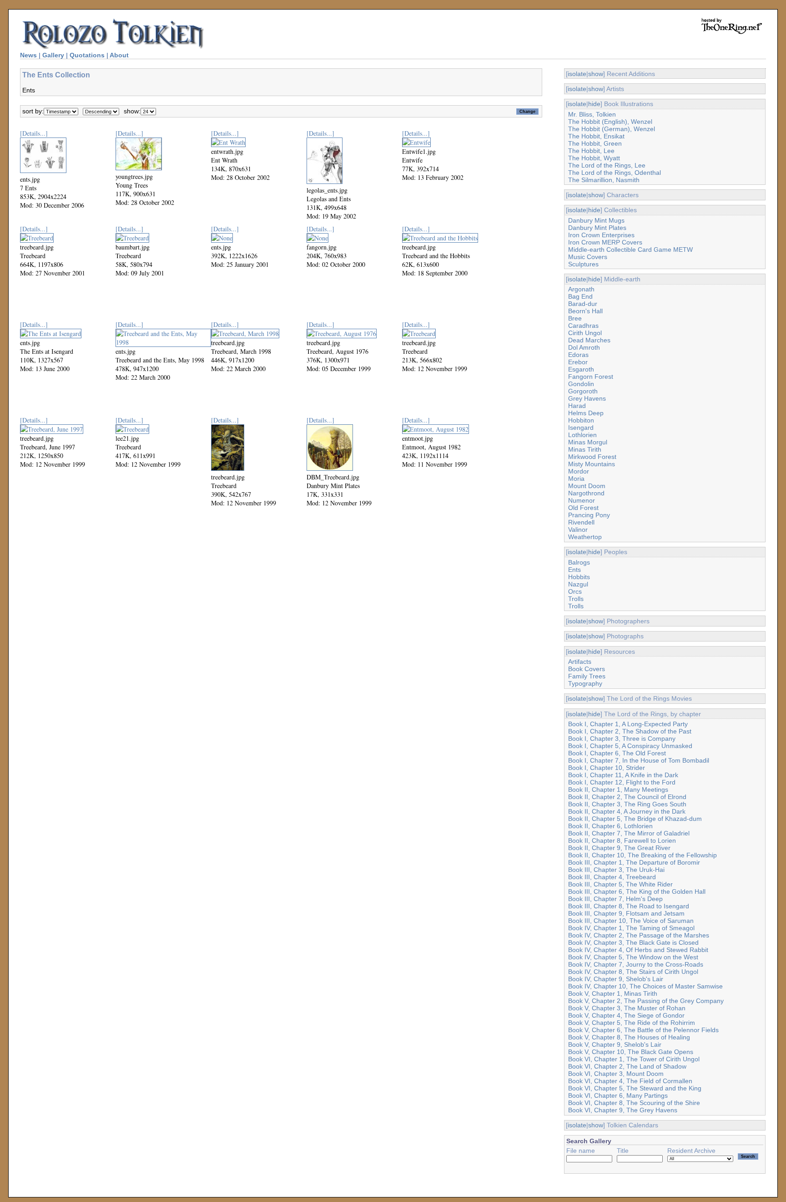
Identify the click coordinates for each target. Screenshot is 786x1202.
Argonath (581, 289)
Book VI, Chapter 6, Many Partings (618, 1095)
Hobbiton (581, 420)
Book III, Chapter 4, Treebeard (612, 877)
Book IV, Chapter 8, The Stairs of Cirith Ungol (633, 971)
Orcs (575, 591)
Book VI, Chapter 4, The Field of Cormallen (630, 1081)
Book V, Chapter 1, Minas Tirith (612, 993)
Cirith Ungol (585, 332)
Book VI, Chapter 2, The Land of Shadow (627, 1066)
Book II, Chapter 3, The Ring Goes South (627, 804)
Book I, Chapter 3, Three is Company (621, 738)
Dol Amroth (584, 347)
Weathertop (585, 536)
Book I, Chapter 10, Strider (606, 767)
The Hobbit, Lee (591, 150)
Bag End (580, 296)
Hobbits (579, 577)
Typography (585, 683)
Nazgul (578, 584)
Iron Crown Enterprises (601, 235)
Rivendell (581, 522)
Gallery (53, 55)
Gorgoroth (583, 391)
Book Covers (586, 668)
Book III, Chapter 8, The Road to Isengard (628, 906)
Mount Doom (586, 485)
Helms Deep (586, 413)
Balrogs (579, 562)
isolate (577, 73)
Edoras (578, 354)
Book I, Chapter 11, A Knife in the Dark (623, 775)
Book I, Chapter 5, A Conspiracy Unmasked (630, 745)
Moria (576, 478)
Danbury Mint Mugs (596, 220)
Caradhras (583, 325)
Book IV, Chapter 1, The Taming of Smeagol (631, 928)
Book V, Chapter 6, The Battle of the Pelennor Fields (643, 1030)
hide (594, 103)
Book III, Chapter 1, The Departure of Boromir (634, 862)
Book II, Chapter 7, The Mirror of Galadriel (629, 833)
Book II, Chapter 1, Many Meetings (618, 789)
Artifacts (579, 661)
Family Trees (586, 676)
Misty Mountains (591, 464)
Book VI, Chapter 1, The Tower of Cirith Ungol (634, 1059)
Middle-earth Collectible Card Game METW (630, 249)
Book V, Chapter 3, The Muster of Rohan (626, 1008)
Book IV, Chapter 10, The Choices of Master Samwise (645, 986)
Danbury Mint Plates (597, 227)
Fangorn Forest (590, 376)
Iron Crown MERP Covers (605, 242)
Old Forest (583, 507)
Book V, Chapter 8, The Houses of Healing (629, 1037)
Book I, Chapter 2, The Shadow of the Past (629, 731)
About (119, 55)
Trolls (576, 598)
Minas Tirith (584, 449)
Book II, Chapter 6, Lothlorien (610, 826)
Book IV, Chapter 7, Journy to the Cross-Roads (635, 964)
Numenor (581, 500)
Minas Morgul (587, 442)
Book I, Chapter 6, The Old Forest (617, 753)
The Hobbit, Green (595, 143)
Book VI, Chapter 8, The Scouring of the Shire (634, 1102)
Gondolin (581, 383)
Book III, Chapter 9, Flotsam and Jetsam (626, 913)
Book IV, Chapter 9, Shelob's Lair (615, 979)
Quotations (87, 55)
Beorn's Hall (585, 311)
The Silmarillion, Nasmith (604, 179)
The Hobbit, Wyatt (594, 158)
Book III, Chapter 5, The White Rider (620, 884)
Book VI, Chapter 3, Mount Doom (616, 1073)
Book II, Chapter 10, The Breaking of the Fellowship (642, 855)
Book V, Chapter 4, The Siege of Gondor (626, 1015)
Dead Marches (589, 340)
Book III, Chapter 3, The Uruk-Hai (616, 869)
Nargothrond (586, 493)
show (595, 73)
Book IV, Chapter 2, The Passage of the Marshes (638, 935)
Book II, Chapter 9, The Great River (619, 847)
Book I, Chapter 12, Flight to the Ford (621, 782)
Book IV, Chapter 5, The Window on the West (633, 957)
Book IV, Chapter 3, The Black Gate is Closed (633, 942)
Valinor (578, 529)
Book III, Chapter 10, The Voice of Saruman (631, 920)
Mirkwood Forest (592, 456)
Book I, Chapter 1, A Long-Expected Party (628, 724)
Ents (574, 569)
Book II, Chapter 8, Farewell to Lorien (622, 840)
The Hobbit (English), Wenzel (610, 121)
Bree (575, 318)
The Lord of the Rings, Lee (606, 165)
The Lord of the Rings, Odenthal (614, 172)
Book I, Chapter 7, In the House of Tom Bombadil (638, 760)
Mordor (578, 471)
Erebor (578, 362)
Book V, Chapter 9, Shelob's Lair (614, 1044)
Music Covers (587, 256)
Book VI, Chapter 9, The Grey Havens (622, 1110)
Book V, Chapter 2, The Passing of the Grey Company (646, 1000)
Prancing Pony (589, 515)
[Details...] (34, 133)
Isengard (581, 427)
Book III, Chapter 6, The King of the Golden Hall (636, 891)
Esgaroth (581, 369)
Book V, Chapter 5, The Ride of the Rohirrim (631, 1022)
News (28, 55)
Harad (577, 405)
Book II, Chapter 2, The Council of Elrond (627, 796)
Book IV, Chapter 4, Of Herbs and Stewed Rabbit (638, 949)
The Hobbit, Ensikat (596, 136)
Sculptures (583, 264)
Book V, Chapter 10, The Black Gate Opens (630, 1051)
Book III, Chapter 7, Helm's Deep (615, 898)
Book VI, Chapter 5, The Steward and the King (634, 1088)
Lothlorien (582, 434)
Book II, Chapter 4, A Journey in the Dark (626, 811)
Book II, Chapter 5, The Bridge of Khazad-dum (635, 818)
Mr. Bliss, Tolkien (592, 114)
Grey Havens (587, 398)
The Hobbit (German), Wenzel (611, 128)
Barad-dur (582, 303)
